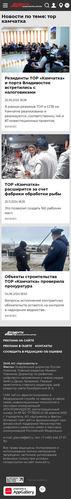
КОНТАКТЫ (43, 346)
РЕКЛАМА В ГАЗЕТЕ (17, 346)
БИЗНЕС (11, 126)
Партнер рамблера (37, 480)
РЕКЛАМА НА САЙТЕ (18, 340)
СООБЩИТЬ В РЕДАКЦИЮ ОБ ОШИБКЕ (32, 351)
